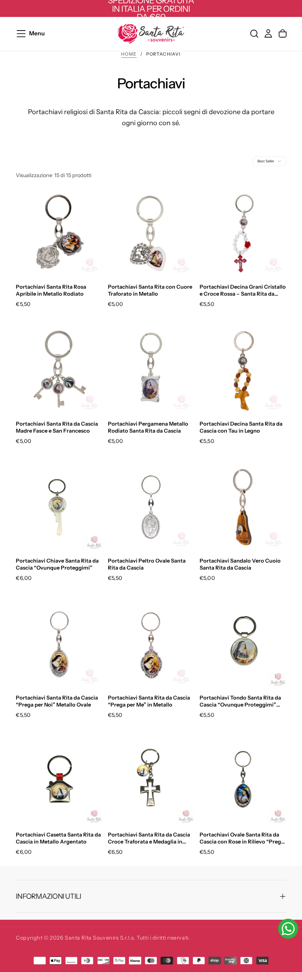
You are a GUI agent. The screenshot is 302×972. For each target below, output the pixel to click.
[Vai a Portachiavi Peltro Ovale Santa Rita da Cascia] (151, 507)
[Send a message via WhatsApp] (288, 929)
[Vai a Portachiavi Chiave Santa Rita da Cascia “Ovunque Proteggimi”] (59, 507)
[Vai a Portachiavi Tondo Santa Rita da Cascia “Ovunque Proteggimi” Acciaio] (243, 644)
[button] (61, 33)
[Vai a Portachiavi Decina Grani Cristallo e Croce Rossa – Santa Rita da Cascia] (243, 233)
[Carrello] (282, 33)
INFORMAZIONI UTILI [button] (48, 896)
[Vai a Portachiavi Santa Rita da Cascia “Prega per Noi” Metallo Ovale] (59, 644)
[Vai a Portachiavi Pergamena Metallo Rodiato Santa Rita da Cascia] (151, 370)
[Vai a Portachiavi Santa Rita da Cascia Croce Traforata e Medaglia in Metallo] (151, 781)
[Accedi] (268, 33)
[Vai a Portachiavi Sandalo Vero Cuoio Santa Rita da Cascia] (243, 507)
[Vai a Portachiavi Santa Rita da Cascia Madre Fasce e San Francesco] (59, 370)
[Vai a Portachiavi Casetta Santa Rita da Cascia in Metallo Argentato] (59, 781)
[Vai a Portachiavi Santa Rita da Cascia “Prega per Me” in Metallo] (151, 644)
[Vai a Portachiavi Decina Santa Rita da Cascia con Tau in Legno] (243, 370)
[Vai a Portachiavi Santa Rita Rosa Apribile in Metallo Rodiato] (59, 233)
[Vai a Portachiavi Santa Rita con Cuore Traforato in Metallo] (151, 233)
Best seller (265, 161)
